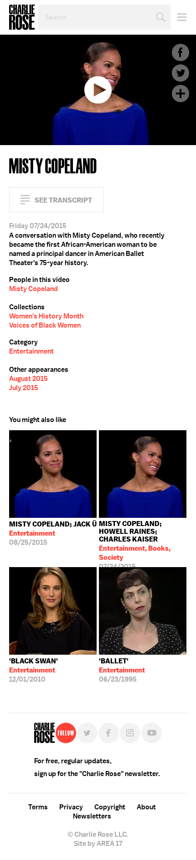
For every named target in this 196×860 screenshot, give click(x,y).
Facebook (180, 52)
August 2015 (28, 378)
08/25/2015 (53, 533)
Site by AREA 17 (98, 843)
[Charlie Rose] (44, 733)
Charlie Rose (22, 17)
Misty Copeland (33, 288)
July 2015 (23, 387)
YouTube (151, 733)
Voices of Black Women (45, 325)
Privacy (71, 807)
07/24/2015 (134, 543)
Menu (178, 17)
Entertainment (31, 351)
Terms (38, 807)
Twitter (180, 73)
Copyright (109, 807)
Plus (180, 93)
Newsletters (92, 816)
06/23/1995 (122, 670)
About (146, 807)
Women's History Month (46, 316)
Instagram (130, 733)
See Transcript (63, 200)
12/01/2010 (33, 670)
